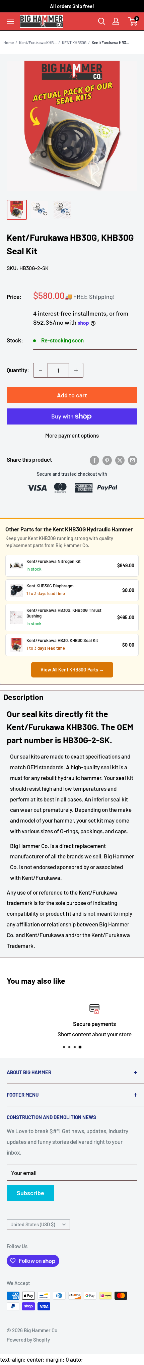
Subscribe (30, 1192)
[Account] (116, 21)
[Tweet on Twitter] (120, 459)
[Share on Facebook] (94, 459)
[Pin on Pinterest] (107, 459)
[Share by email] (132, 459)
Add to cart (72, 395)
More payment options (72, 435)
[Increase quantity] (76, 370)
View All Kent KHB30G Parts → (72, 669)
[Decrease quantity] (40, 370)
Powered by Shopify (28, 1340)
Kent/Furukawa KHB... (38, 42)
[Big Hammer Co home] (41, 21)
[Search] (101, 21)
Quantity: (18, 370)
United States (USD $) (32, 1224)
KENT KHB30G (74, 42)
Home (8, 42)
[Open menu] (10, 21)
